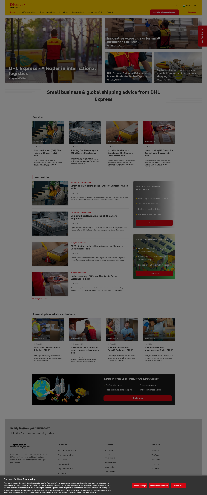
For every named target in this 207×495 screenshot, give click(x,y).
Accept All (178, 486)
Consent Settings (139, 486)
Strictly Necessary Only (159, 486)
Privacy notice (82, 492)
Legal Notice (91, 492)
